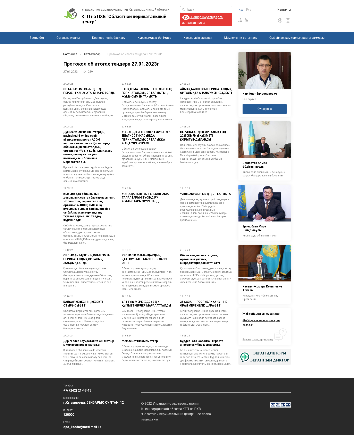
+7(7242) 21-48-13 (77, 390)
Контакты (284, 9)
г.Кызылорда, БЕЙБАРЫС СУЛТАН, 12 (93, 402)
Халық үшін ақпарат (198, 38)
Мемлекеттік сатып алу (240, 38)
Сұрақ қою (265, 108)
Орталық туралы (68, 38)
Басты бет (37, 38)
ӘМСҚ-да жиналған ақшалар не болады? (261, 322)
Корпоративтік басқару (108, 38)
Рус (248, 9)
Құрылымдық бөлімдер (154, 38)
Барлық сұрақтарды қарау (258, 339)
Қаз (241, 9)
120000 (68, 415)
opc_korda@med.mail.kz (82, 427)
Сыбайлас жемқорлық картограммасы (296, 38)
